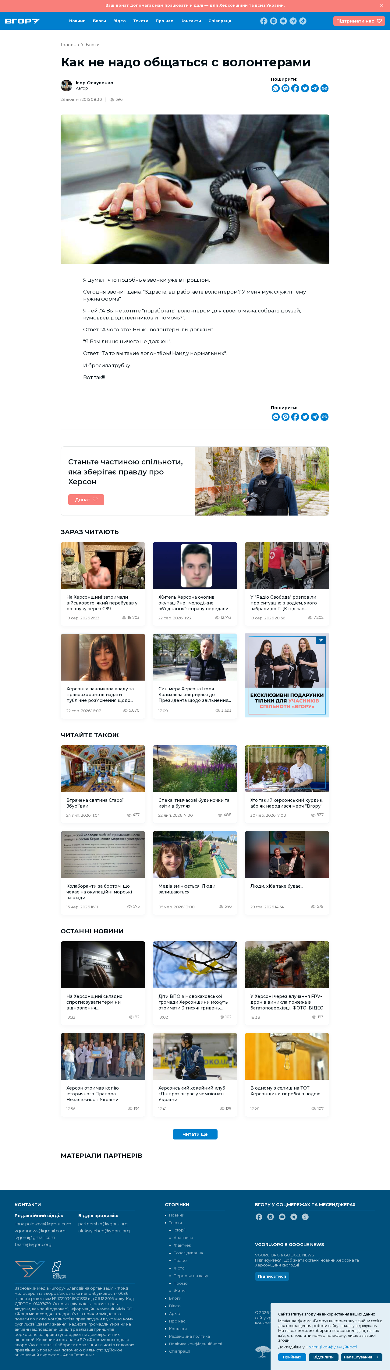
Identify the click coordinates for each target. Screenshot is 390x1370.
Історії (180, 1230)
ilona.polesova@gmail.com (43, 1224)
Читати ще (195, 1134)
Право (180, 1260)
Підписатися (272, 1276)
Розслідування (188, 1253)
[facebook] (263, 21)
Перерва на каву (191, 1275)
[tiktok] (302, 21)
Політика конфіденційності (195, 1344)
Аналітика (183, 1237)
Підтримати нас (355, 21)
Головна (70, 45)
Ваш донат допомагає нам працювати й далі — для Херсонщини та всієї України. (195, 5)
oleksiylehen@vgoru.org (104, 1231)
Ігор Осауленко (94, 83)
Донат (82, 499)
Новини (77, 21)
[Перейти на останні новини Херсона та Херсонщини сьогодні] (22, 21)
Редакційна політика (189, 1336)
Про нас (164, 21)
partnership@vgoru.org (103, 1224)
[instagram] (273, 21)
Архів (174, 1313)
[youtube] (283, 21)
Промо (181, 1283)
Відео (119, 21)
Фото (179, 1268)
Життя (180, 1290)
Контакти (190, 21)
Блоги (99, 21)
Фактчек (182, 1245)
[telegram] (292, 21)
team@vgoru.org (33, 1244)
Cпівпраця (219, 21)
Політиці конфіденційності (331, 1347)
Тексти (140, 21)
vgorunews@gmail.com (40, 1231)
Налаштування (358, 1357)
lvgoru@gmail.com (35, 1237)
